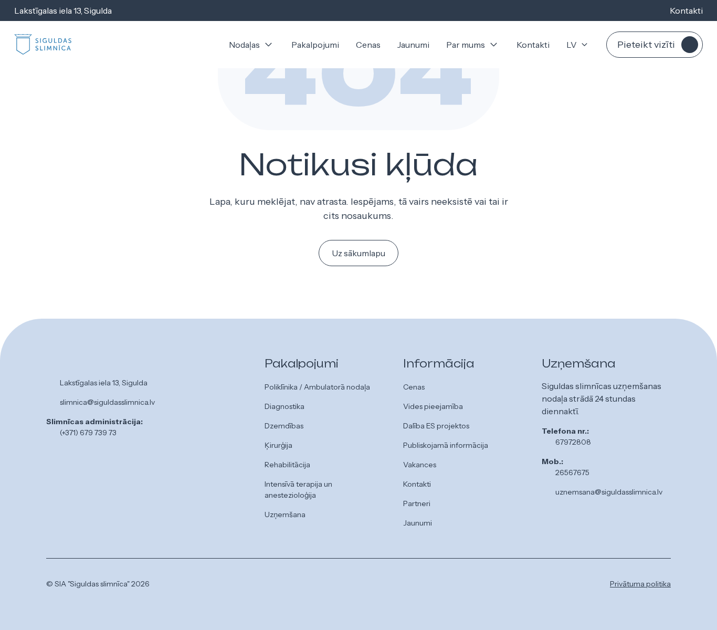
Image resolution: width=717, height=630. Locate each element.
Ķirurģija (278, 445)
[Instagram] (380, 586)
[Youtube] (397, 586)
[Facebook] (363, 586)
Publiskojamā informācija (445, 445)
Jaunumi (413, 44)
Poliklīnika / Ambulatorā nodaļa (317, 387)
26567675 (572, 472)
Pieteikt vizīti (646, 44)
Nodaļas (244, 44)
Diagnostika (284, 406)
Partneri (416, 503)
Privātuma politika (640, 584)
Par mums (465, 44)
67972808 (573, 442)
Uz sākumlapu (358, 253)
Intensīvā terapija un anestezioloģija (298, 489)
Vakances (419, 464)
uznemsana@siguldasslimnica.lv (608, 492)
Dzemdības (284, 425)
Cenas (368, 44)
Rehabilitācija (287, 464)
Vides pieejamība (433, 406)
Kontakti (686, 10)
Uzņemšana (285, 514)
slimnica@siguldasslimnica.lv (107, 402)
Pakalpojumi (315, 44)
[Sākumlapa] (43, 45)
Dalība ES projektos (436, 425)
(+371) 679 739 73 (88, 432)
